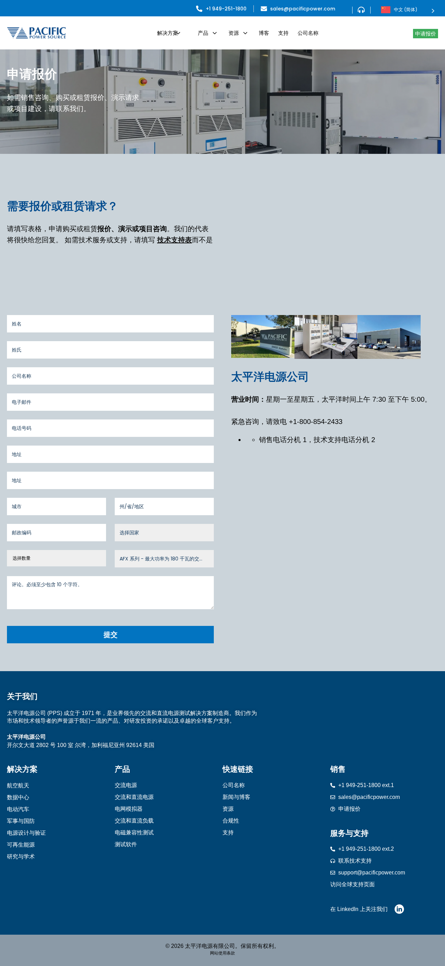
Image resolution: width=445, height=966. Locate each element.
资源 (233, 33)
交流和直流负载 (134, 821)
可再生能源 (21, 845)
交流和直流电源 (134, 797)
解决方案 (167, 33)
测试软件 (126, 844)
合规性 (230, 821)
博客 (264, 33)
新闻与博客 (236, 797)
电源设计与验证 (26, 833)
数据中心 (18, 797)
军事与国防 (21, 821)
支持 (283, 33)
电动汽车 (18, 809)
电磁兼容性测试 (134, 832)
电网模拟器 (129, 809)
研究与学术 (21, 856)
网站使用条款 (222, 953)
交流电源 (126, 785)
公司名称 (308, 33)
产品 (203, 33)
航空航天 (18, 785)
